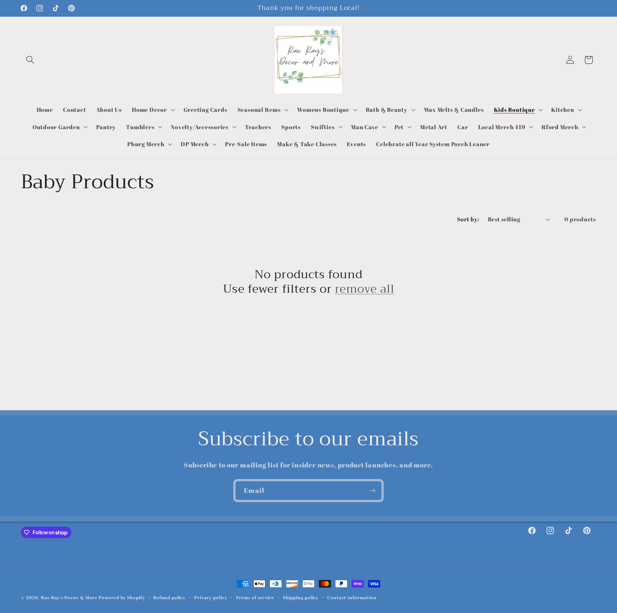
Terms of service (255, 597)
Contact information (352, 597)
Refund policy (169, 597)
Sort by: (468, 219)
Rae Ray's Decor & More (69, 597)
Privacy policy (210, 597)
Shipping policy (301, 597)
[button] (30, 60)
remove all (364, 289)
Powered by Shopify (122, 597)
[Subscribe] (372, 490)
